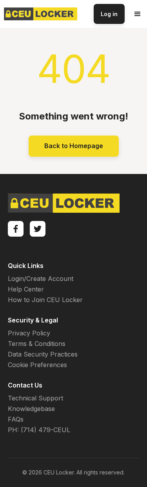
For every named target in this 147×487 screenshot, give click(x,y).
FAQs (16, 419)
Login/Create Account (40, 278)
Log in (109, 14)
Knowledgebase (31, 409)
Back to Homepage (73, 146)
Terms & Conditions (36, 344)
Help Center (26, 289)
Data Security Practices (43, 354)
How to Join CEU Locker (45, 300)
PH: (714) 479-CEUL (39, 430)
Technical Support (35, 398)
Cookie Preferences (37, 365)
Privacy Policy (29, 333)
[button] (137, 14)
